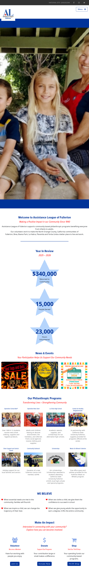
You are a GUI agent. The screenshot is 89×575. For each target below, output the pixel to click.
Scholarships (55, 449)
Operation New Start (33, 409)
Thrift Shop (74, 564)
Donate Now (44, 564)
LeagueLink (65, 2)
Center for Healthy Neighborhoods (77, 410)
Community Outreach (33, 449)
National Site (54, 2)
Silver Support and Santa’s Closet (11, 450)
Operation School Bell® (11, 409)
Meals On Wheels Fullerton (78, 449)
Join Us (15, 564)
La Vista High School (55, 409)
